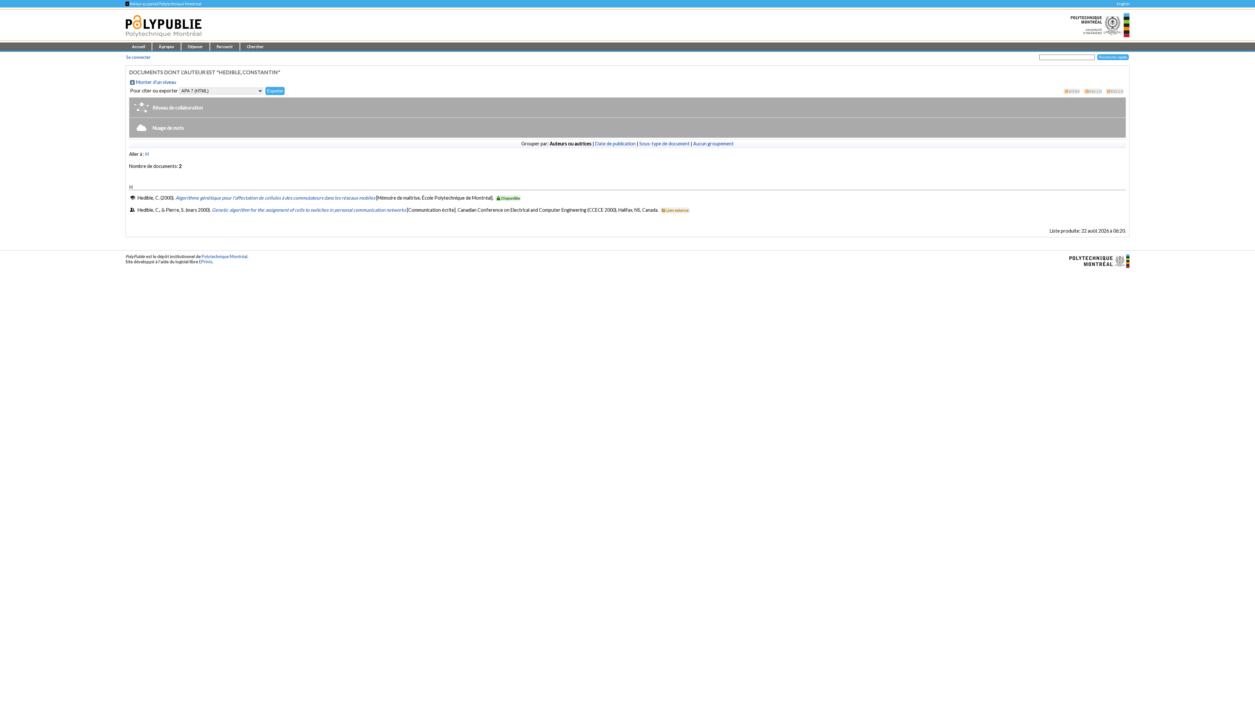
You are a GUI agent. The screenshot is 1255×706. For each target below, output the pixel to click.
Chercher (255, 46)
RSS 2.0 (1117, 91)
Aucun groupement (713, 143)
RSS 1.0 (1095, 91)
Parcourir (225, 46)
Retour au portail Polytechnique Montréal (163, 4)
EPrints (205, 261)
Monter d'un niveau (156, 82)
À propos (166, 46)
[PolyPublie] (164, 38)
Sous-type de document (664, 143)
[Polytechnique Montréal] (1097, 260)
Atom (1074, 91)
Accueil (138, 46)
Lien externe (677, 210)
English (1123, 4)
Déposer (195, 46)
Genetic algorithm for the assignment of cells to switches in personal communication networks (309, 210)
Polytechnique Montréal (224, 256)
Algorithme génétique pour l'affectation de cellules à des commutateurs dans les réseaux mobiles (275, 198)
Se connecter (138, 57)
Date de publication (615, 143)
